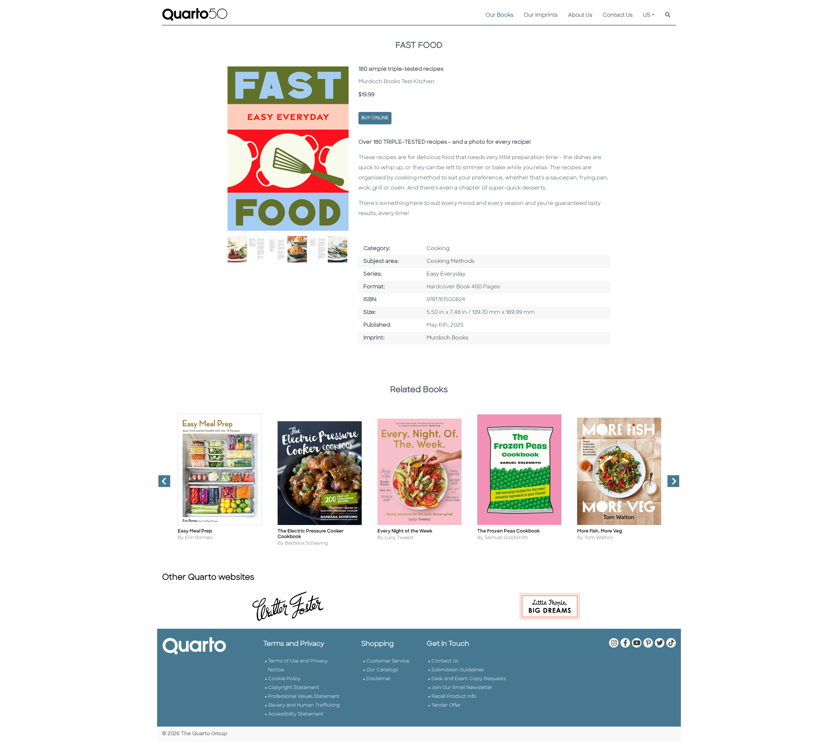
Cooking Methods (450, 261)
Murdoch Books (447, 338)
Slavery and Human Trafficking (304, 705)
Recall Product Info (453, 696)
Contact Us (617, 15)
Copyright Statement (293, 687)
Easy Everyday (446, 274)
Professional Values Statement (303, 696)
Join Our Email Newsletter (461, 687)
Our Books (499, 15)
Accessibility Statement (295, 714)
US (646, 15)
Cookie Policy (284, 679)
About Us (580, 15)
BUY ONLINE (375, 118)
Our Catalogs (382, 670)
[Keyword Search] (668, 15)
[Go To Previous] (161, 483)
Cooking (438, 248)
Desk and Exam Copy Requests (468, 679)
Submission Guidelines (457, 670)
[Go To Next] (670, 483)
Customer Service (387, 661)
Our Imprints (540, 15)
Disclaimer (378, 679)
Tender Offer (446, 705)
